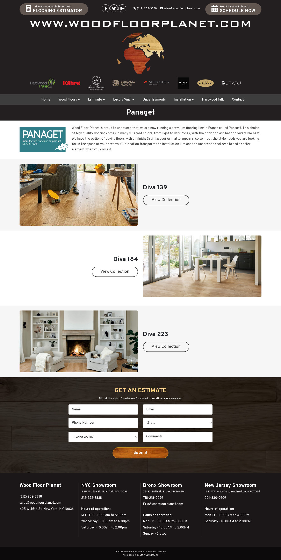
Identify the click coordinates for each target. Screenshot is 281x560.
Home (45, 100)
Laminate (95, 100)
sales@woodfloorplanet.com (182, 8)
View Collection (166, 200)
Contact (238, 100)
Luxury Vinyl (122, 100)
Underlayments (154, 100)
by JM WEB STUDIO (147, 555)
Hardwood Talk (213, 100)
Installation (182, 100)
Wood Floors (68, 100)
